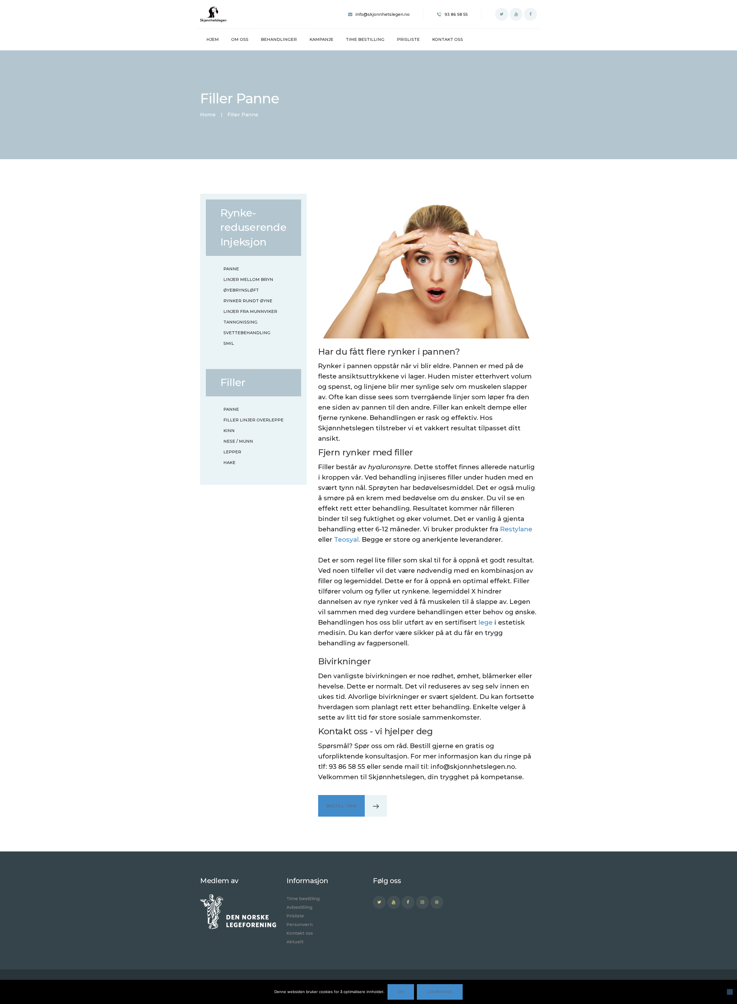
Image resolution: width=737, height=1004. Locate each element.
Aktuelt (294, 941)
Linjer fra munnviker (250, 311)
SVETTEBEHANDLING (246, 332)
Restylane (516, 529)
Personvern (299, 924)
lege (485, 622)
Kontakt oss (299, 933)
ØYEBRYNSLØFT (241, 290)
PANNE (231, 268)
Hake (229, 462)
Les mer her (439, 992)
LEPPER (232, 452)
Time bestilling (303, 898)
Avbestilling (299, 907)
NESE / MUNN (238, 441)
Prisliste (295, 916)
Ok (401, 992)
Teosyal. (347, 539)
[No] (730, 992)
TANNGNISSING (240, 322)
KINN (229, 430)
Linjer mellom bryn (248, 279)
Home (208, 114)
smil (228, 343)
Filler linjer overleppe (253, 420)
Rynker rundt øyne (247, 300)
